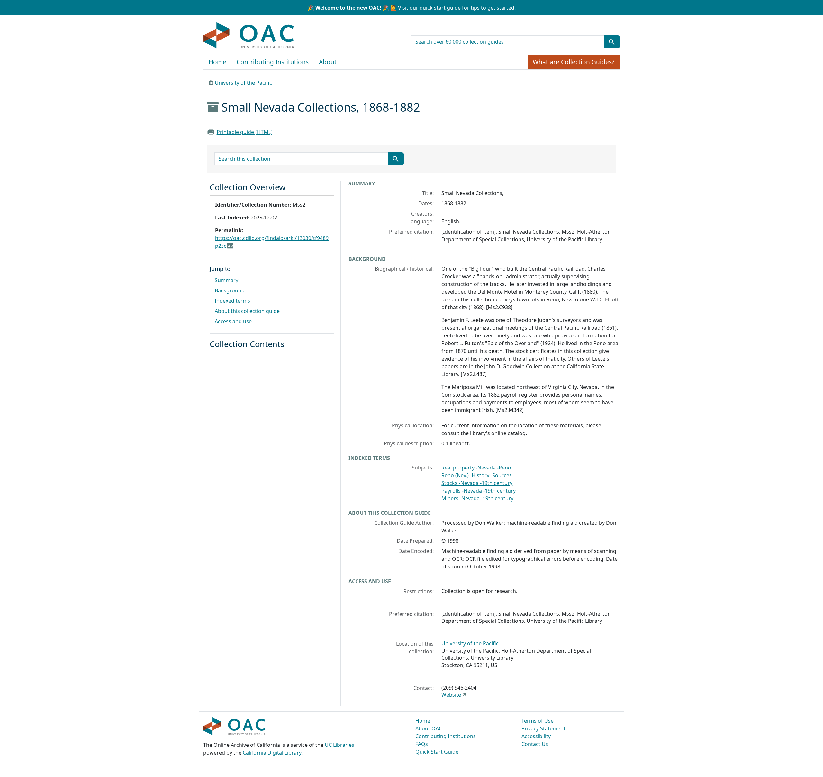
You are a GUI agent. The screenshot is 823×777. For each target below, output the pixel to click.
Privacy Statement (543, 728)
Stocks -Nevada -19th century (476, 483)
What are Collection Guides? (573, 62)
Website (451, 694)
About (328, 62)
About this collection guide (247, 311)
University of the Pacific (243, 82)
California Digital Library (272, 752)
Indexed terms (232, 300)
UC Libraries (339, 744)
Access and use (233, 321)
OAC (249, 35)
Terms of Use (537, 720)
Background (230, 290)
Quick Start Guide (436, 751)
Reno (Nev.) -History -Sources (476, 475)
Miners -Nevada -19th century (477, 498)
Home (217, 62)
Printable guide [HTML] (245, 132)
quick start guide (440, 7)
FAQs (421, 743)
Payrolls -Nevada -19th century (478, 490)
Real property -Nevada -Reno (476, 467)
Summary (226, 280)
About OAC (428, 728)
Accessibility (536, 736)
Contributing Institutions (273, 62)
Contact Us (534, 743)
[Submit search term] (612, 41)
